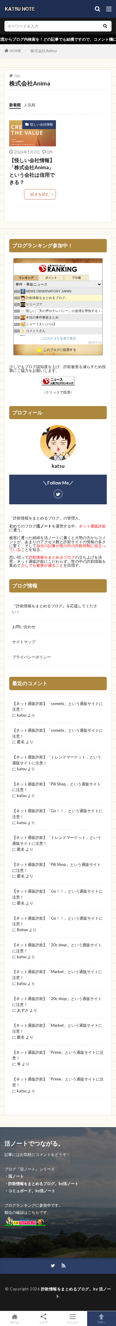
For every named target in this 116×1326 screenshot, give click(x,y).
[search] (105, 26)
